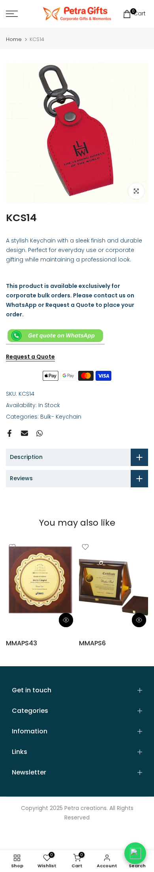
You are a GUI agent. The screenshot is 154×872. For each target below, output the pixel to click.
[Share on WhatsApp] (39, 433)
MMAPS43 (21, 643)
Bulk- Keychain (60, 417)
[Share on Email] (24, 433)
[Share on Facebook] (9, 433)
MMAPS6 (92, 643)
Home (14, 39)
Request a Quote (30, 357)
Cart (139, 13)
